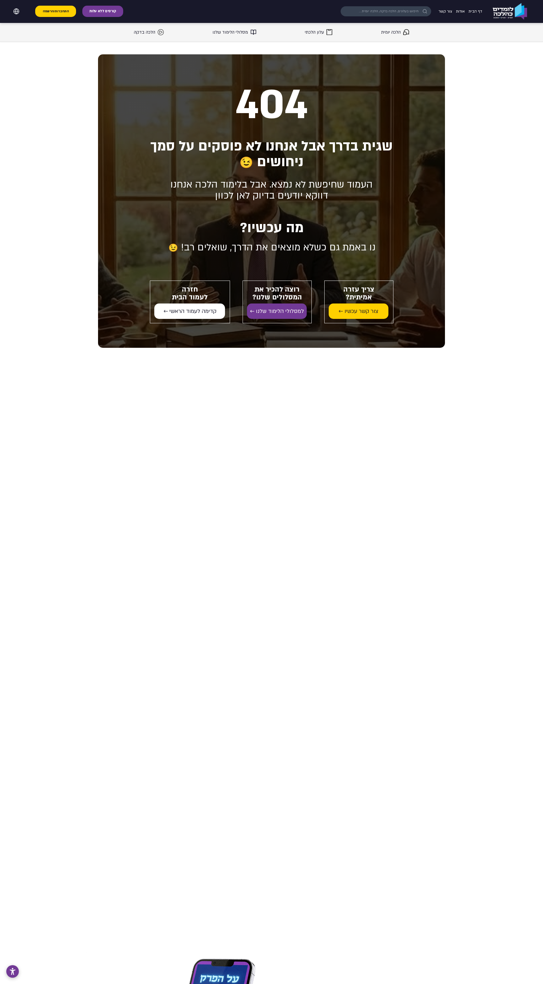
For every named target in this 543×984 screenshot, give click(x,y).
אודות (460, 11)
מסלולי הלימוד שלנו (230, 32)
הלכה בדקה (144, 32)
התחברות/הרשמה (56, 11)
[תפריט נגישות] (12, 971)
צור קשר (445, 11)
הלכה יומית (391, 32)
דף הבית (475, 11)
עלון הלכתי (314, 32)
